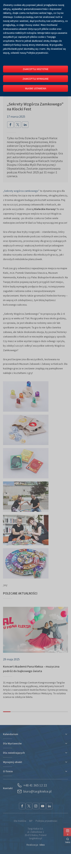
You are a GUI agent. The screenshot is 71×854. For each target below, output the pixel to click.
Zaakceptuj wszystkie (35, 69)
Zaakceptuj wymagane (36, 78)
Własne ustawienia (35, 88)
